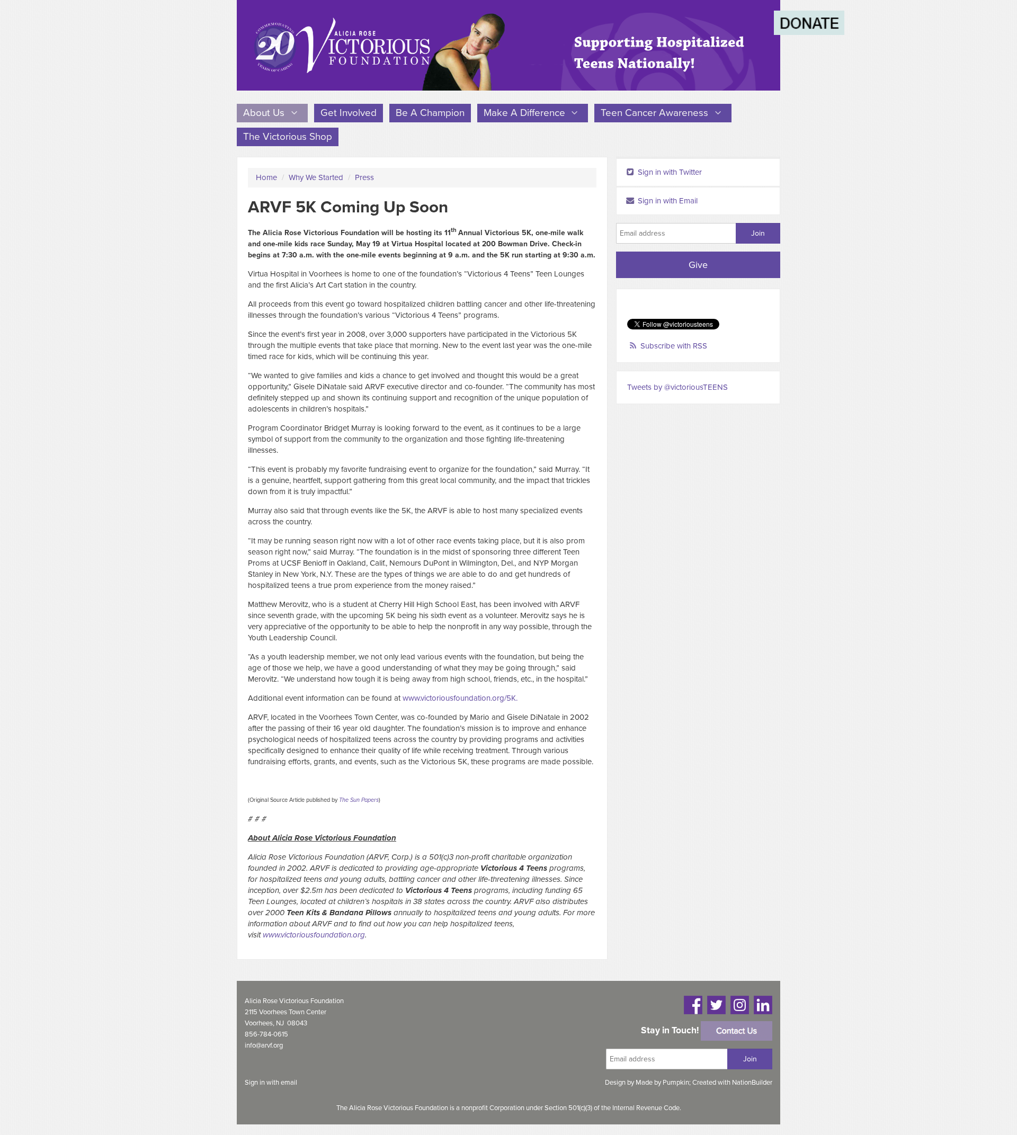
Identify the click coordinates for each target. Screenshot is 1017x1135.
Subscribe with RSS (673, 346)
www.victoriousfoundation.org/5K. (460, 698)
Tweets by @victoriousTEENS (677, 387)
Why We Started (316, 177)
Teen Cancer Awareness (656, 113)
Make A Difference (526, 113)
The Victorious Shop (287, 136)
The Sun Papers (359, 800)
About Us (265, 113)
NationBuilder (752, 1082)
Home (266, 177)
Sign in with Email (667, 200)
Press (364, 177)
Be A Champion (430, 113)
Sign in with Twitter (669, 172)
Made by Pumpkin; (664, 1082)
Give (698, 265)
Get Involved (348, 113)
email (289, 1082)
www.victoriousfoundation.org (314, 935)
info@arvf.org (264, 1045)
